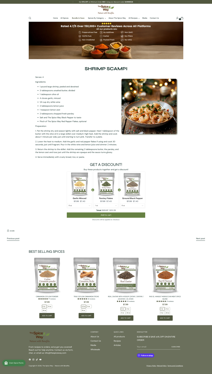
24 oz (44, 310)
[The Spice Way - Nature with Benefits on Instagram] (33, 360)
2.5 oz (83, 306)
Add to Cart (47, 316)
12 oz (49, 306)
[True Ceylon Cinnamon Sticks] (86, 275)
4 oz (128, 309)
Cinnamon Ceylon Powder (47, 296)
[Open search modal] (30, 18)
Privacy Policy (151, 366)
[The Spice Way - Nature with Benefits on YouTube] (40, 360)
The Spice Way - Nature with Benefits (55, 366)
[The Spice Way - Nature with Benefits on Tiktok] (37, 360)
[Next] (139, 2)
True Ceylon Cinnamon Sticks (86, 296)
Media (93, 345)
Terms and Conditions (175, 366)
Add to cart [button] (106, 214)
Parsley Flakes (106, 198)
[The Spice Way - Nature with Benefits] (106, 9)
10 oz (83, 310)
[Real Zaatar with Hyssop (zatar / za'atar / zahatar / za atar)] (125, 275)
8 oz (122, 313)
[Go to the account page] (176, 18)
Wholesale (95, 349)
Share (12, 231)
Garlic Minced (79, 198)
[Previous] (73, 2)
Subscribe (175, 347)
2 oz (122, 309)
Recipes (117, 341)
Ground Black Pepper (132, 198)
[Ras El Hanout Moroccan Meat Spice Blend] (165, 275)
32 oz (128, 313)
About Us (95, 336)
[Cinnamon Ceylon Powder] (47, 275)
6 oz (44, 306)
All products (119, 336)
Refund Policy (162, 366)
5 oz (88, 306)
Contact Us (96, 341)
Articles (117, 345)
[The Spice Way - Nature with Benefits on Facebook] (30, 360)
